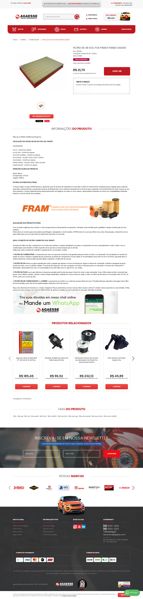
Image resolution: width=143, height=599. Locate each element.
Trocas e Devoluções (50, 534)
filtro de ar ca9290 (110, 416)
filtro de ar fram (97, 416)
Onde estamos (18, 531)
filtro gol (20, 416)
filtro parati (35, 416)
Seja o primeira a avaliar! (81, 63)
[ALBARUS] (34, 488)
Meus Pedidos (92, 15)
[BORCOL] (109, 488)
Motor (20, 29)
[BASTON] (94, 488)
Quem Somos (126, 29)
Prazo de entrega (49, 526)
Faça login (27, 3)
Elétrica (83, 29)
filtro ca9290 (52, 416)
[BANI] (79, 488)
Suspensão (42, 29)
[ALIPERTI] (49, 488)
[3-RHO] (19, 488)
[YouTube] (79, 526)
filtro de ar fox (62, 416)
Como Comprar (48, 531)
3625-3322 (127, 3)
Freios (63, 29)
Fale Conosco (17, 529)
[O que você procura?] (76, 16)
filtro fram (43, 416)
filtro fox (27, 416)
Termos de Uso (48, 529)
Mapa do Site (17, 534)
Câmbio (104, 29)
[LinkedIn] (83, 526)
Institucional (18, 519)
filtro (15, 416)
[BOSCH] (124, 488)
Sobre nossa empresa (20, 526)
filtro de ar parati (85, 416)
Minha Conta (92, 18)
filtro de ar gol (73, 416)
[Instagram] (75, 526)
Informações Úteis (50, 519)
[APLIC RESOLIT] (64, 488)
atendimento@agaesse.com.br (114, 534)
